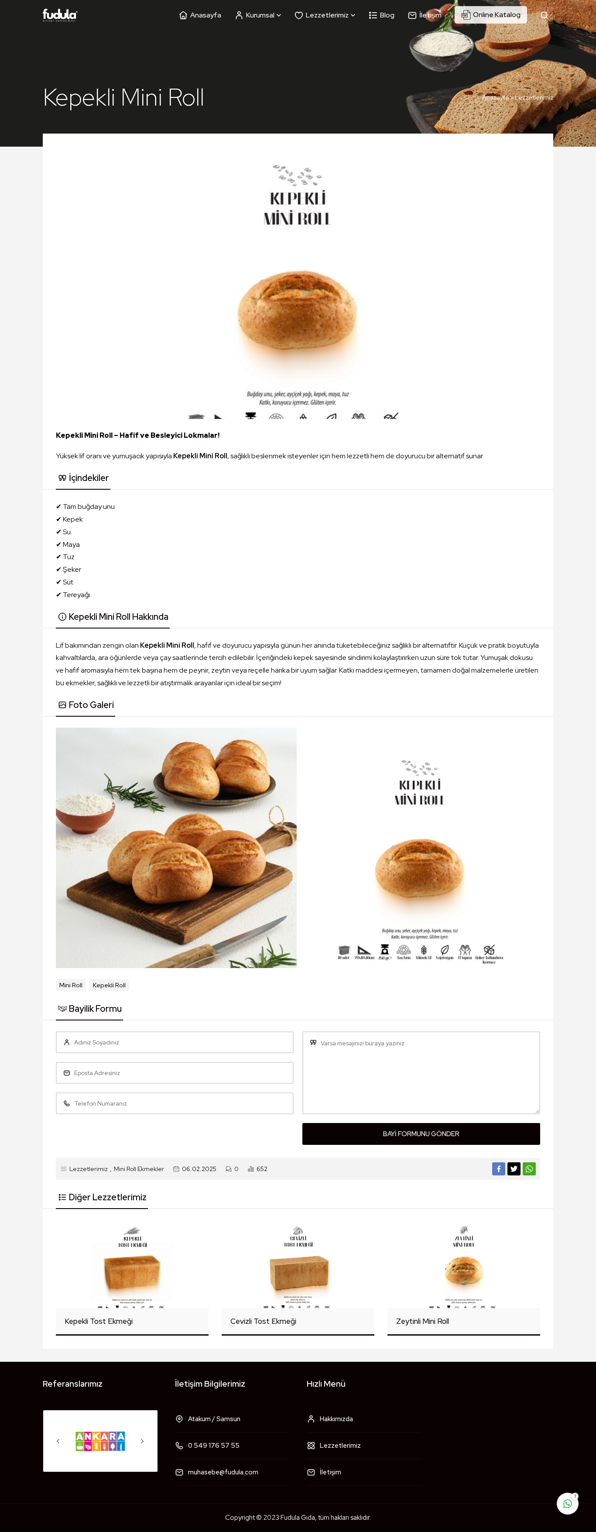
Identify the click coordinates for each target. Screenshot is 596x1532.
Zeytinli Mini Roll (422, 1321)
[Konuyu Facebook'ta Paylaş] (498, 1168)
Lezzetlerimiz (534, 97)
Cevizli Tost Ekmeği (263, 1321)
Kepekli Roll (109, 985)
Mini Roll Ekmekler (139, 1169)
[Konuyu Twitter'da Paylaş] (514, 1168)
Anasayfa (495, 97)
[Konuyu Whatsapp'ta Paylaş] (529, 1168)
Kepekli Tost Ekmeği (99, 1321)
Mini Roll (70, 985)
